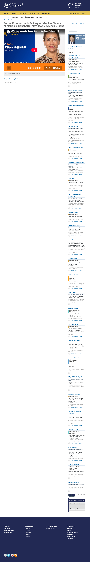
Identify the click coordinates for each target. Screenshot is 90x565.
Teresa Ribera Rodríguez (75, 106)
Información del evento (76, 69)
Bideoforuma (46, 13)
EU (74, 23)
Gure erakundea (29, 526)
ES (69, 23)
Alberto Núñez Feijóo (74, 74)
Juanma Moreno (73, 308)
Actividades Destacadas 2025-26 (75, 48)
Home (6, 13)
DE (79, 23)
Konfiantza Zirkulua (51, 526)
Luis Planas (71, 178)
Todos (6, 17)
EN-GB (82, 23)
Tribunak (69, 528)
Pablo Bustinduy (73, 324)
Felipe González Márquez (76, 162)
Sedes (21, 17)
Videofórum (11, 19)
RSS (16, 555)
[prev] (70, 495)
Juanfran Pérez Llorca (75, 358)
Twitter (9, 555)
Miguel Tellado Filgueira (75, 377)
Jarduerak (23, 13)
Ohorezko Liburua (72, 532)
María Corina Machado (75, 148)
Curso (45, 17)
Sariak (69, 530)
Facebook (5, 555)
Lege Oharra (71, 536)
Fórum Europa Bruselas (77, 13)
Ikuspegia (28, 532)
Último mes (39, 17)
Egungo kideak (50, 528)
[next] (73, 495)
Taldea (28, 536)
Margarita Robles (73, 482)
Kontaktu (70, 538)
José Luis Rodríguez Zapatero (74, 413)
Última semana (29, 17)
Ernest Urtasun (73, 275)
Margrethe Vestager (74, 126)
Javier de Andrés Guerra (75, 90)
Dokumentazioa (34, 13)
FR (69, 26)
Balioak (28, 534)
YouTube (12, 555)
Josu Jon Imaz (72, 447)
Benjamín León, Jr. (74, 429)
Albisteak (14, 13)
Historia (28, 528)
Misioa (28, 530)
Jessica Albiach (73, 292)
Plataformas (14, 17)
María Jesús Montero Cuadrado (74, 195)
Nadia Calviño (72, 258)
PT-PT (72, 26)
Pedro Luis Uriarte (74, 225)
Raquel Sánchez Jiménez (12, 79)
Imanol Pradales (73, 212)
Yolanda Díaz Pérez (74, 340)
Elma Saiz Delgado (74, 394)
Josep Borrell (72, 240)
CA (72, 23)
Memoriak (70, 534)
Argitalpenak (71, 526)
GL (76, 23)
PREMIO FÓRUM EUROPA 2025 (74, 56)
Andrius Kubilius (73, 464)
